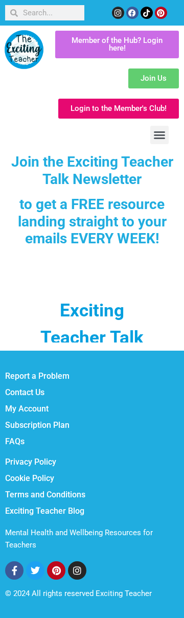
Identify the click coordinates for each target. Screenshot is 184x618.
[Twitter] (35, 570)
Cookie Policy (29, 478)
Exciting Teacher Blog (44, 511)
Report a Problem (37, 376)
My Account (27, 409)
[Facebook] (132, 13)
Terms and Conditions (45, 494)
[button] (159, 135)
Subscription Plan (37, 425)
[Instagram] (118, 13)
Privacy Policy (30, 462)
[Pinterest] (161, 13)
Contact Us (24, 392)
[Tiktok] (147, 13)
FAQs (15, 441)
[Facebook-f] (14, 570)
